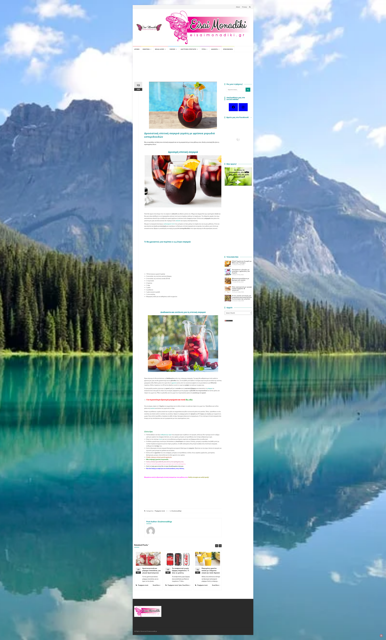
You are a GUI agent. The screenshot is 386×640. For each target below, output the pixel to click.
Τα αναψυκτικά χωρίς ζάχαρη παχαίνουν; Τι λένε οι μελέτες (180, 570)
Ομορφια (146, 49)
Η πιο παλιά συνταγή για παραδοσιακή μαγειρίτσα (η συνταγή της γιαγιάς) (242, 297)
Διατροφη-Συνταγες (188, 49)
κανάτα (152, 408)
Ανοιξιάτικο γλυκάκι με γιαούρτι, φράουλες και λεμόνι (241, 271)
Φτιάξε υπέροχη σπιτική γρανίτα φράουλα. (159, 457)
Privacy (244, 7)
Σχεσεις (172, 49)
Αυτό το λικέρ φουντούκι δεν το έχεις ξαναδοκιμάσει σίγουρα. (165, 466)
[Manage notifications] (381, 635)
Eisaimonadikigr (177, 511)
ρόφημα (209, 388)
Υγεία (204, 49)
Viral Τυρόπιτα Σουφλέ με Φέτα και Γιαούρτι (242, 262)
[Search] (248, 90)
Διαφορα (214, 49)
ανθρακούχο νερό (166, 434)
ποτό (160, 439)
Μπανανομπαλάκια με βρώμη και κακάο (240, 279)
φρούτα (174, 383)
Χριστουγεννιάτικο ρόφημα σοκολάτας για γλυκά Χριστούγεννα (151, 570)
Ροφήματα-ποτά (160, 511)
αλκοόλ (178, 220)
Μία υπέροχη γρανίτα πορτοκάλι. (157, 459)
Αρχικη (136, 49)
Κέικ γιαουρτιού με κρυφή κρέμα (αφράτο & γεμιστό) (242, 288)
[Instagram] (243, 107)
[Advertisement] (193, 68)
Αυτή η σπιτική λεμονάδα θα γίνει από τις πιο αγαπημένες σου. (165, 462)
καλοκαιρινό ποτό (169, 224)
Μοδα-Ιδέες (159, 49)
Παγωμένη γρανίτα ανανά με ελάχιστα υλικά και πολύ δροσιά (211, 570)
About (238, 7)
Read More (156, 585)
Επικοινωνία (228, 49)
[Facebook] (233, 107)
